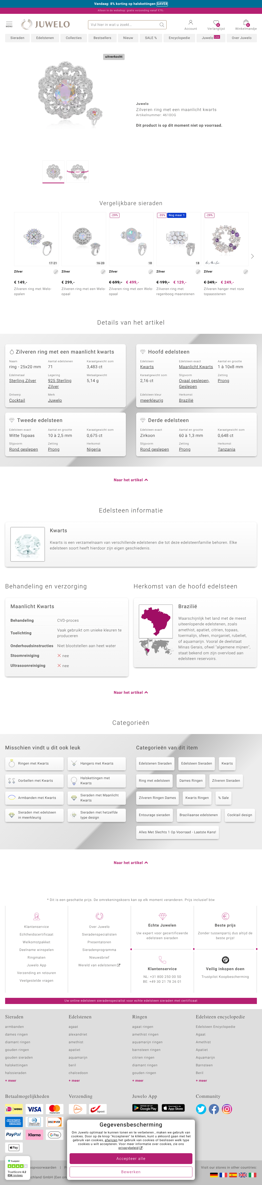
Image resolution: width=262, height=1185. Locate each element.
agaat (73, 1027)
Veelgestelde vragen (36, 980)
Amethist (203, 1042)
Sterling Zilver (22, 381)
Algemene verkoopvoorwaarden (31, 1168)
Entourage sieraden (154, 815)
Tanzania (226, 449)
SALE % (151, 38)
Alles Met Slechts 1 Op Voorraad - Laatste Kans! (177, 832)
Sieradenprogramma (99, 950)
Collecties (74, 38)
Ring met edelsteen (154, 780)
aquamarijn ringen (147, 1042)
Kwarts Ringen (197, 798)
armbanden (14, 1027)
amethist (76, 1042)
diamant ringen (17, 1042)
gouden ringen (17, 1050)
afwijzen (111, 1140)
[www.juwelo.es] (233, 1175)
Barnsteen (204, 1065)
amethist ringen (145, 1034)
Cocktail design (239, 815)
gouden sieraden (19, 1057)
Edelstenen (45, 38)
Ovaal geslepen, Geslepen (194, 384)
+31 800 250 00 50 (165, 977)
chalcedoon (78, 1073)
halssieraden (15, 1073)
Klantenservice (36, 927)
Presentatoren (99, 942)
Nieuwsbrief (99, 957)
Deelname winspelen (36, 950)
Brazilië (186, 400)
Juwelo (210, 38)
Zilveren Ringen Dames (157, 798)
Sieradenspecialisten (99, 934)
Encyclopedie (179, 38)
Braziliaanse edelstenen (199, 815)
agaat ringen (142, 1027)
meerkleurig (151, 400)
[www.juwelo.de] (214, 1175)
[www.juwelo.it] (252, 1175)
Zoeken (162, 25)
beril (72, 1065)
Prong (223, 381)
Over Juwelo (242, 38)
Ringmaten (37, 957)
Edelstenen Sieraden (155, 763)
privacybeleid (128, 1148)
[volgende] (251, 256)
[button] (9, 24)
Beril (200, 1073)
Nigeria (94, 449)
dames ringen (16, 1034)
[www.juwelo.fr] (223, 1175)
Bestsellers (103, 38)
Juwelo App (36, 965)
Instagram (227, 1109)
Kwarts (147, 367)
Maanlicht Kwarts (196, 367)
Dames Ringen (191, 780)
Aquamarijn (205, 1057)
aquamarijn (78, 1057)
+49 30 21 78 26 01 (165, 981)
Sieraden (17, 38)
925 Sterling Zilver (60, 384)
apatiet (75, 1050)
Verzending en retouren (36, 973)
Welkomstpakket (36, 942)
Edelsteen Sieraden (196, 763)
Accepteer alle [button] (131, 1159)
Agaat (201, 1034)
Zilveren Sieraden (226, 780)
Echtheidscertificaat (36, 934)
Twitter (201, 1109)
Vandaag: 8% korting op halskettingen (125, 4)
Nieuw (128, 38)
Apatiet (202, 1050)
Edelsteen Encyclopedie (216, 1027)
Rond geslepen (23, 449)
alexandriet (78, 1034)
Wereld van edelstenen (97, 965)
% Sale (223, 798)
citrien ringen (143, 1057)
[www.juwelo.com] (243, 1175)
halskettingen (16, 1065)
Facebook (214, 1109)
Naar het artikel (128, 480)
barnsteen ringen (146, 1050)
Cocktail (17, 400)
